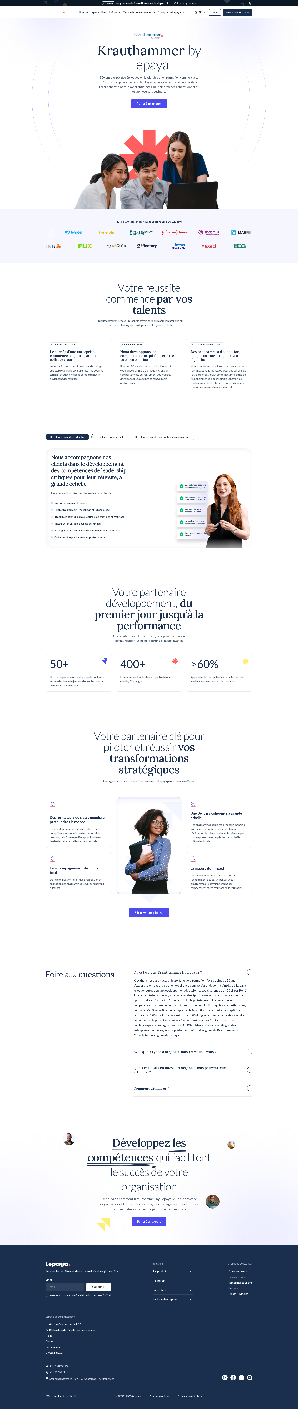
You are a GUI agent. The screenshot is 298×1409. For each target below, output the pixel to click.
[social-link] (225, 1377)
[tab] (109, 437)
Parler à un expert (149, 1221)
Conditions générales (159, 1396)
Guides (50, 1341)
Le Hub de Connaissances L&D (63, 1324)
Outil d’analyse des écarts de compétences (70, 1330)
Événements (53, 1346)
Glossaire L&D (54, 1352)
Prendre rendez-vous (237, 12)
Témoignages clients (240, 1282)
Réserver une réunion (149, 912)
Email (50, 1279)
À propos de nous (238, 1271)
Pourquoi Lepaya (238, 1276)
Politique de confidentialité (190, 1396)
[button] (111, 12)
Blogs (49, 1335)
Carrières (233, 1288)
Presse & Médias (238, 1293)
